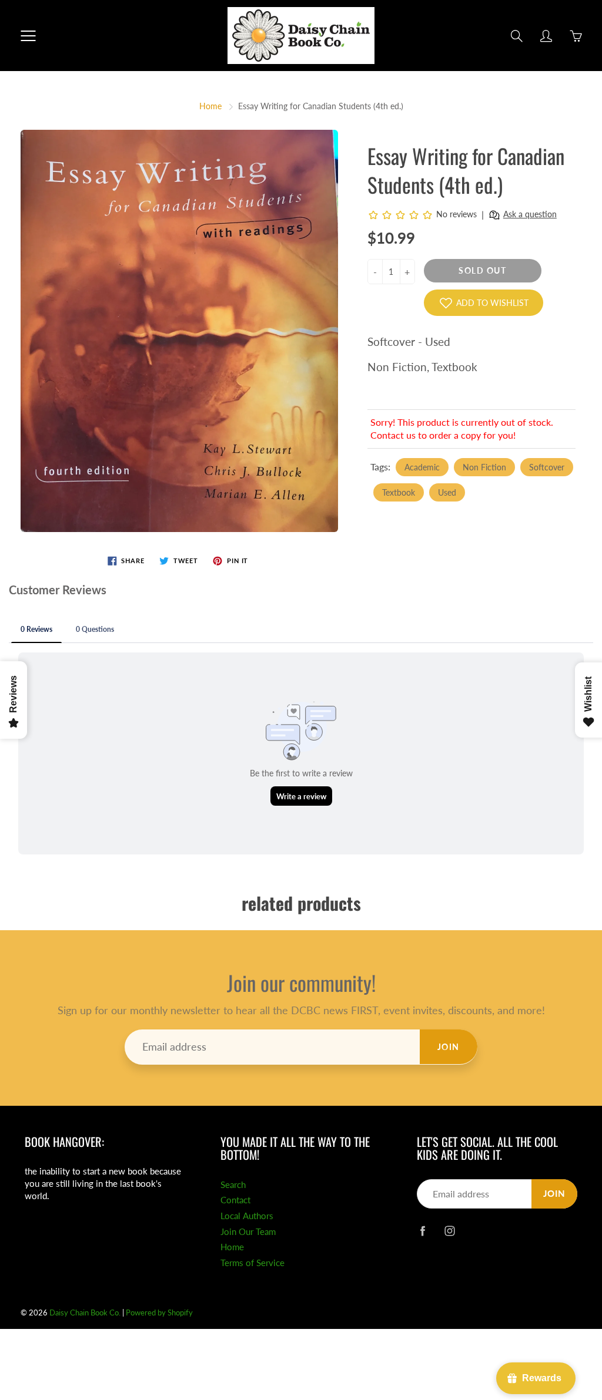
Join (448, 1047)
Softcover (546, 467)
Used (447, 492)
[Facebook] (423, 1230)
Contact (235, 1200)
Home (210, 106)
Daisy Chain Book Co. (85, 1312)
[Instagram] (450, 1230)
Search (233, 1185)
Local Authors (246, 1216)
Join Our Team (248, 1232)
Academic (422, 467)
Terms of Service (252, 1263)
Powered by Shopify (159, 1312)
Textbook (398, 492)
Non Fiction (484, 467)
